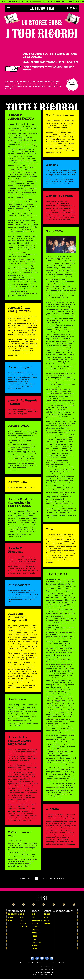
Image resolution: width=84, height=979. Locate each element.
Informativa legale (46, 969)
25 (51, 879)
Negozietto (13, 910)
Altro (10, 920)
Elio (21, 917)
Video (46, 917)
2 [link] (36, 879)
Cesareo (23, 923)
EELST (22, 914)
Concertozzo (62, 910)
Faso (22, 920)
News (71, 910)
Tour (22, 910)
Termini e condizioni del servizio (42, 975)
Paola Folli (36, 942)
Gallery (47, 914)
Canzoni (47, 923)
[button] (8, 8)
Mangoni (35, 930)
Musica (10, 917)
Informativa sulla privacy (44, 967)
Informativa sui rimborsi (44, 972)
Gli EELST (36, 910)
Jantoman (36, 927)
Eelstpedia (49, 910)
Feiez (34, 939)
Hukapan (49, 963)
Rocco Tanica (37, 920)
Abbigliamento (13, 914)
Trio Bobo (23, 927)
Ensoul (61, 963)
